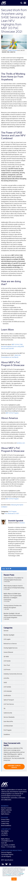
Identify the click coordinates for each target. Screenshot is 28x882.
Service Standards (9, 717)
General (6, 630)
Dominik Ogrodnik (12, 50)
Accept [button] (14, 879)
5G (4, 708)
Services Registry (6, 852)
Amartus (22, 523)
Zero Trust (7, 665)
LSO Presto (7, 669)
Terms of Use (5, 821)
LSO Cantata (7, 687)
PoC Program (13, 511)
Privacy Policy (8, 874)
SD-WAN (6, 656)
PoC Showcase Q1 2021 (12, 513)
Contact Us (4, 835)
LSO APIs (6, 678)
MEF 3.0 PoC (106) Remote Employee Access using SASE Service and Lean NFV (12, 346)
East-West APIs (8, 721)
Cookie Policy (21, 873)
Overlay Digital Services (10, 648)
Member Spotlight (9, 635)
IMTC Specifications (7, 860)
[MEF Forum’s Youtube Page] (10, 864)
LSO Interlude (8, 691)
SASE (5, 682)
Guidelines (7, 734)
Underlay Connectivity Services (13, 674)
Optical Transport (9, 700)
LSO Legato (7, 639)
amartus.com (21, 443)
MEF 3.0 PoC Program (12, 413)
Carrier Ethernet (8, 652)
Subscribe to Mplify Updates (14, 766)
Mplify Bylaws (5, 814)
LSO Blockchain (8, 726)
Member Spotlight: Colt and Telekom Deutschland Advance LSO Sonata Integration (13, 615)
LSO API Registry (6, 856)
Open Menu (25, 3)
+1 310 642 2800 (10, 847)
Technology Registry (7, 854)
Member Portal (5, 808)
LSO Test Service (9, 704)
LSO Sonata (7, 661)
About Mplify (5, 831)
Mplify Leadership (6, 810)
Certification (7, 695)
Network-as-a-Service (10, 643)
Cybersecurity (8, 713)
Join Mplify (4, 833)
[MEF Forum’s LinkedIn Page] (2, 864)
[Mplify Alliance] (4, 786)
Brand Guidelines (6, 825)
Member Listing (5, 812)
